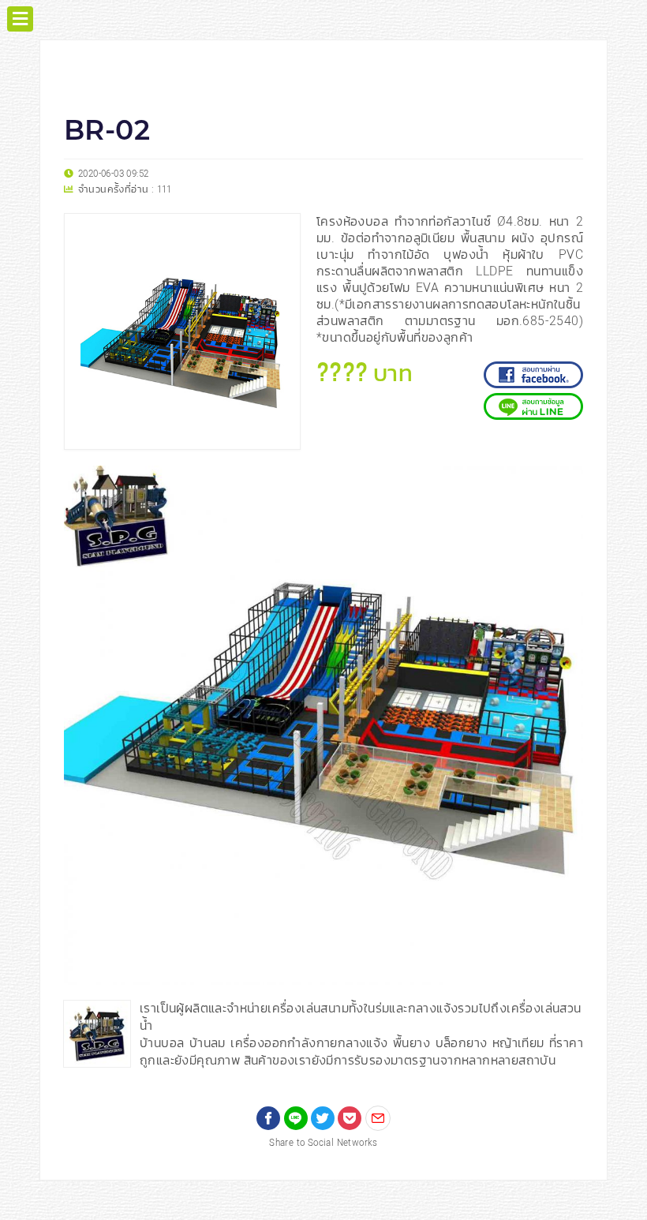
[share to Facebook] (268, 1118)
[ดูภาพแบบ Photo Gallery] (564, 484)
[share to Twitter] (323, 1118)
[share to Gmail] (378, 1118)
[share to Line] (296, 1118)
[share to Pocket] (349, 1118)
